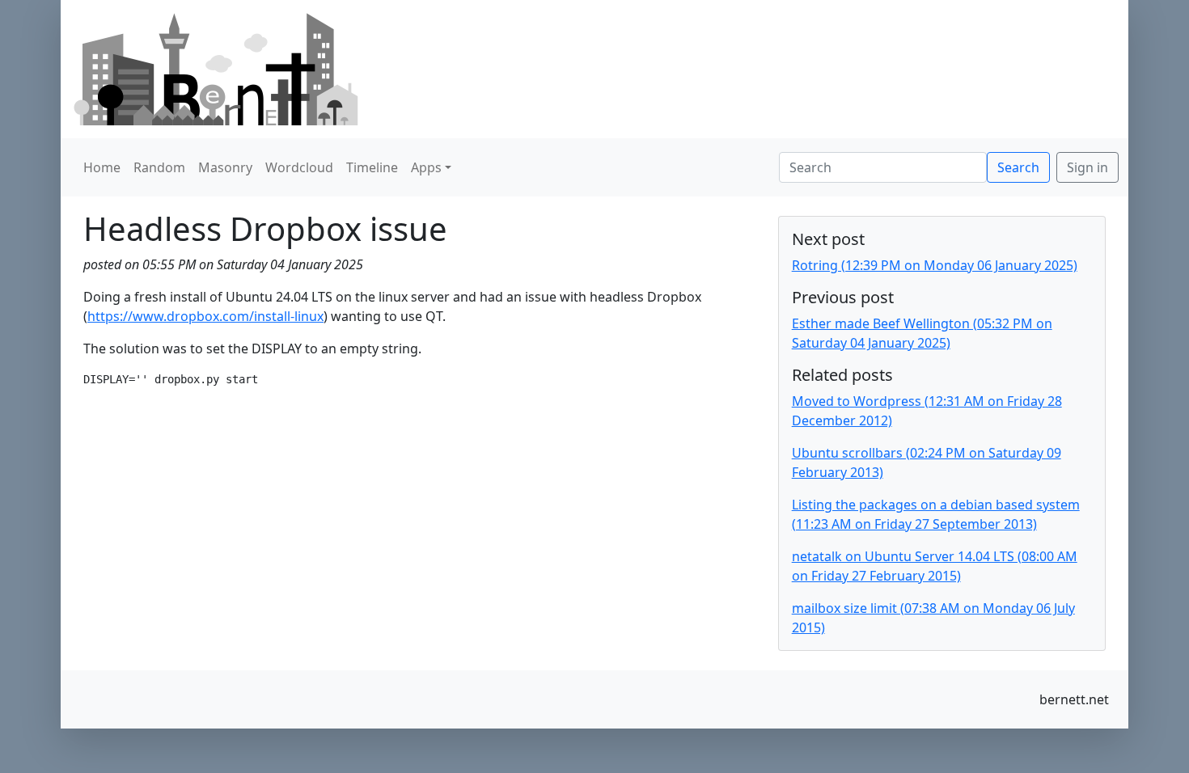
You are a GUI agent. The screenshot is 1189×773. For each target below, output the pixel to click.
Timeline (372, 167)
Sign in (1087, 167)
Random (159, 167)
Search (1018, 167)
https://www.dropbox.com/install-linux (205, 316)
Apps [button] (426, 167)
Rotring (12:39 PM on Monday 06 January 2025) (934, 265)
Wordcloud (299, 167)
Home (102, 167)
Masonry (225, 167)
